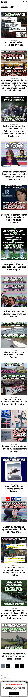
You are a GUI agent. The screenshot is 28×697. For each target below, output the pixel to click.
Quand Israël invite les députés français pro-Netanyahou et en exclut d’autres (14, 571)
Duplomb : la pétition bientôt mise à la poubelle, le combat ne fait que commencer (14, 219)
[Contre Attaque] (4, 1)
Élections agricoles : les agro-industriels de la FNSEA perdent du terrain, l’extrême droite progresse (14, 614)
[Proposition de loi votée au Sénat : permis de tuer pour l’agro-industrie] (14, 636)
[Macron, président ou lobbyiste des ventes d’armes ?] (14, 469)
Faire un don (4, 677)
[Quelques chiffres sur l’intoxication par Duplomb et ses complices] (14, 243)
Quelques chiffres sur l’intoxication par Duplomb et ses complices (14, 267)
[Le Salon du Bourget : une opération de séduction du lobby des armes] (14, 509)
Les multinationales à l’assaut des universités (14, 43)
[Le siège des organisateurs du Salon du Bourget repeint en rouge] (14, 425)
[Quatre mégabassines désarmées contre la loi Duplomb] (14, 334)
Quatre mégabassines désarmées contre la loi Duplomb (14, 354)
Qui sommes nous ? (5, 678)
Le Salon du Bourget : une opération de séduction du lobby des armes (14, 529)
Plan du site (4, 675)
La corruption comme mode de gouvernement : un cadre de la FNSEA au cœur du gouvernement (14, 175)
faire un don (14, 693)
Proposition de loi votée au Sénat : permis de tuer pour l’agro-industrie (14, 656)
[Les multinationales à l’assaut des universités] (14, 25)
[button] (23, 1)
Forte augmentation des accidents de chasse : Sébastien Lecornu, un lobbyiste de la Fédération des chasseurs (14, 131)
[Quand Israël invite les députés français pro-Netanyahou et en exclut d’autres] (14, 550)
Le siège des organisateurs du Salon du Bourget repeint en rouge (14, 449)
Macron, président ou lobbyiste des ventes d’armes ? (14, 488)
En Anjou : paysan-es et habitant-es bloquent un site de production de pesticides (14, 401)
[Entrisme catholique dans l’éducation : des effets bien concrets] (14, 290)
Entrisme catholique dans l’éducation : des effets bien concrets (14, 314)
